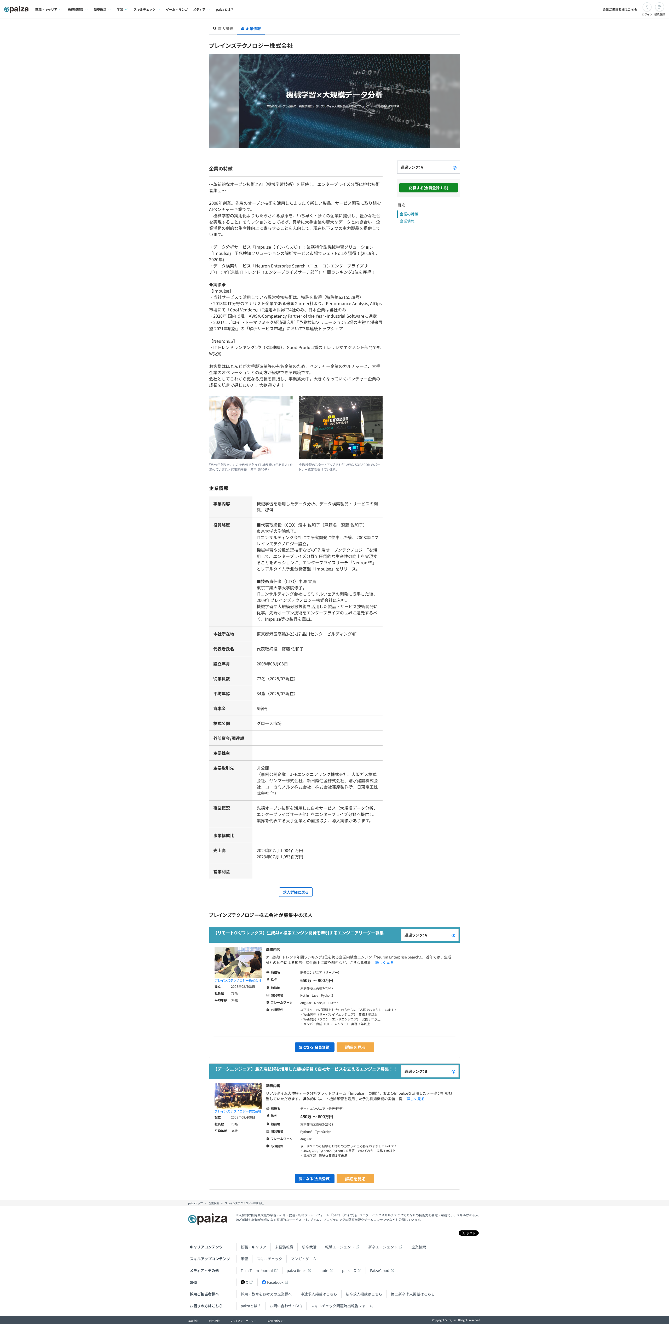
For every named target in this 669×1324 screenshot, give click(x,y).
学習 (244, 1258)
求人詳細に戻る (296, 892)
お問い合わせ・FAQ (286, 1305)
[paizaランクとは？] (455, 167)
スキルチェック (269, 1258)
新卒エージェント (382, 1246)
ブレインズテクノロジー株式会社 (238, 980)
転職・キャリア (253, 1246)
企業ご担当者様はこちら (620, 9)
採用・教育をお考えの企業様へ (266, 1294)
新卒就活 (309, 1246)
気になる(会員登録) (315, 1047)
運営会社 (193, 1321)
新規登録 (659, 14)
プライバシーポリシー (243, 1321)
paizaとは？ (225, 9)
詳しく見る (384, 962)
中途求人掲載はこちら (319, 1294)
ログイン (647, 14)
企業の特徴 (409, 213)
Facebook (275, 1282)
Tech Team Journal (257, 1270)
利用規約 (214, 1321)
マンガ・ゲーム (303, 1258)
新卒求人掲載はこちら (364, 1294)
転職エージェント (339, 1246)
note (324, 1270)
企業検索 (418, 1246)
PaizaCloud (379, 1270)
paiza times (297, 1270)
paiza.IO (349, 1270)
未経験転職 (284, 1246)
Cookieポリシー (276, 1321)
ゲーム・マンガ (177, 9)
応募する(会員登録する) (428, 187)
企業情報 (407, 221)
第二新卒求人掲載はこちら (413, 1294)
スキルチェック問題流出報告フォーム (342, 1305)
